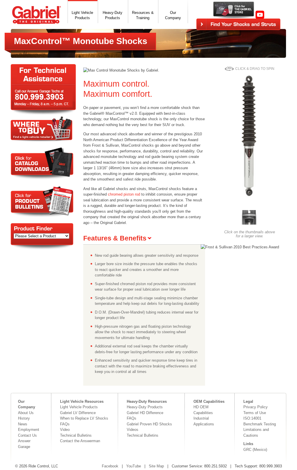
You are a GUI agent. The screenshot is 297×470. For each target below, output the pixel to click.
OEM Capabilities (208, 401)
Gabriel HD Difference (145, 413)
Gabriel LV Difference (78, 413)
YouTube (133, 466)
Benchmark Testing (259, 424)
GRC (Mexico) (255, 449)
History (24, 418)
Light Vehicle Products (79, 407)
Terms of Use (254, 413)
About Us (26, 413)
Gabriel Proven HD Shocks (149, 424)
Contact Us (27, 435)
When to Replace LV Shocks (84, 418)
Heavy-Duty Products (145, 407)
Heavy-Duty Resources (147, 401)
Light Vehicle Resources (82, 401)
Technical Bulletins (76, 435)
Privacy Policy (255, 407)
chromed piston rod (124, 194)
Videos (132, 429)
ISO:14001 (252, 418)
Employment (28, 429)
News (22, 424)
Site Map (156, 466)
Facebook (110, 466)
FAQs (65, 424)
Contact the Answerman (80, 441)
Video (65, 429)
